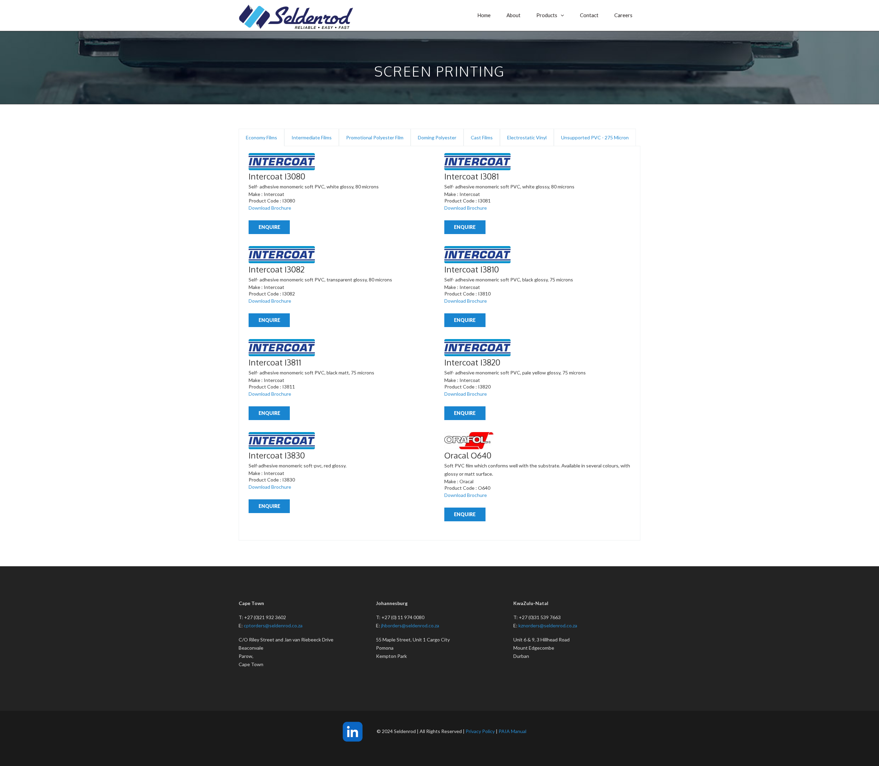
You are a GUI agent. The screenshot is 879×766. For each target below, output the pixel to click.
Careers (623, 15)
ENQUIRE (269, 227)
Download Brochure (270, 208)
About (513, 15)
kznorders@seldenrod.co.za (547, 625)
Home (484, 15)
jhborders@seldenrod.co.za (410, 625)
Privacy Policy (480, 731)
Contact (589, 15)
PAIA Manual (512, 731)
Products (546, 15)
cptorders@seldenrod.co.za (273, 625)
